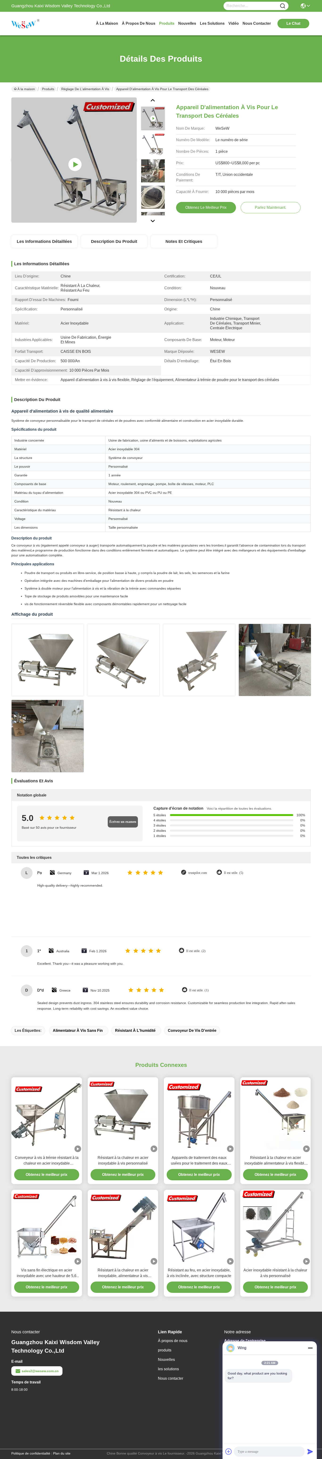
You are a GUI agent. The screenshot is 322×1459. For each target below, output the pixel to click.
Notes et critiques (183, 241)
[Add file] (228, 1451)
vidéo (233, 23)
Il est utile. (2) (196, 951)
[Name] (282, 6)
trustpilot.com (197, 873)
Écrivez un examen (122, 822)
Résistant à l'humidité (135, 1031)
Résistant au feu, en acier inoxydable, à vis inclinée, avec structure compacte (199, 1273)
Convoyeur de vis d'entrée (192, 1031)
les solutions (212, 23)
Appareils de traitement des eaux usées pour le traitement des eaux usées (199, 1161)
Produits (48, 89)
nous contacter (257, 23)
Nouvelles (166, 1360)
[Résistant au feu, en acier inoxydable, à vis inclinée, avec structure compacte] (199, 1227)
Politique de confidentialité (30, 1453)
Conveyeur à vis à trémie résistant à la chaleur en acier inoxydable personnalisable (46, 1161)
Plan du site (61, 1453)
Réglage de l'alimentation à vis (85, 89)
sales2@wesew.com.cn (40, 1371)
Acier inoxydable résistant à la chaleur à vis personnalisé (275, 1273)
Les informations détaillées (44, 241)
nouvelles (187, 23)
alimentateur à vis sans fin (78, 1031)
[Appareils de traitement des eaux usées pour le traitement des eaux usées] (199, 1114)
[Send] (310, 1451)
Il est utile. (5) (233, 873)
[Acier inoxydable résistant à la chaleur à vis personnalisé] (275, 1227)
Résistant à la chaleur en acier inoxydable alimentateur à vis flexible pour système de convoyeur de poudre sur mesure (275, 1161)
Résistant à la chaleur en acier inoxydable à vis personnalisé (123, 1160)
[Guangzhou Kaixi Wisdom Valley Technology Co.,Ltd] (37, 23)
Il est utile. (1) (199, 990)
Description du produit (114, 241)
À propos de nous (138, 23)
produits (166, 23)
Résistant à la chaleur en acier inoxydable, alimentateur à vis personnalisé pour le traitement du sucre (123, 1273)
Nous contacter (170, 1378)
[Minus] (310, 1348)
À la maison (107, 23)
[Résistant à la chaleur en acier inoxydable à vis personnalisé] (123, 1114)
